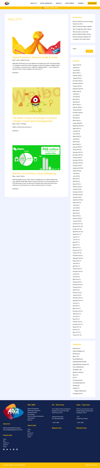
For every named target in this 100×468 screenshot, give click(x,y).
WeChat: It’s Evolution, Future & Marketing (34, 173)
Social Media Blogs (77, 383)
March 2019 (76, 184)
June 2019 (75, 176)
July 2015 (75, 274)
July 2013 (75, 303)
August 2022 (76, 136)
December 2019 (77, 160)
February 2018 (76, 218)
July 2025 (75, 94)
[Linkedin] (17, 449)
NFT (74, 377)
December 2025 (77, 81)
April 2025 (75, 102)
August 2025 (76, 91)
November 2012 (77, 311)
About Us (5, 444)
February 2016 (76, 268)
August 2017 (76, 234)
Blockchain (75, 354)
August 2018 (76, 202)
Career (5, 446)
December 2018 (77, 192)
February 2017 (76, 250)
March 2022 (76, 144)
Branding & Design (32, 412)
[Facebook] (4, 449)
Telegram (75, 388)
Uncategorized (76, 393)
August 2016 (76, 261)
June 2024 (75, 115)
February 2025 (76, 107)
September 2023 (77, 126)
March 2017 (76, 247)
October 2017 (76, 229)
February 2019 (76, 186)
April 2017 (75, 245)
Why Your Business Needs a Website (82, 26)
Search (74, 48)
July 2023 (75, 131)
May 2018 (75, 210)
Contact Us (6, 443)
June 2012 (75, 316)
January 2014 (76, 295)
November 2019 (77, 163)
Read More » (15, 72)
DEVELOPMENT (69, 3)
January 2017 (76, 253)
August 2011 (76, 327)
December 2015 (77, 271)
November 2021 (77, 155)
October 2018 (76, 197)
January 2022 (76, 149)
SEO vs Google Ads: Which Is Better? (82, 29)
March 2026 (76, 73)
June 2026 (75, 70)
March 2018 (76, 216)
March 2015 (76, 279)
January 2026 (76, 78)
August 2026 (76, 65)
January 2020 (76, 157)
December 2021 (77, 152)
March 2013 (76, 308)
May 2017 (75, 242)
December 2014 (77, 284)
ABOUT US (33, 3)
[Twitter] (7, 449)
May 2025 (75, 99)
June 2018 (75, 208)
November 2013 (77, 298)
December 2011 (77, 324)
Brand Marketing (77, 359)
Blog (4, 441)
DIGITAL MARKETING (46, 3)
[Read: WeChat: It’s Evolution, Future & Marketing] (36, 157)
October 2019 (76, 165)
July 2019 (75, 173)
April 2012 (75, 319)
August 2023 (76, 128)
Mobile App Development (34, 410)
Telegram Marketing (79, 391)
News (74, 375)
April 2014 (75, 290)
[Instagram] (13, 449)
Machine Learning (77, 372)
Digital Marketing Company (79, 364)
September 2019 (77, 168)
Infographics (76, 369)
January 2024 (76, 123)
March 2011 (76, 332)
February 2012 (76, 321)
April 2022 (75, 141)
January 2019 (76, 189)
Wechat (23, 176)
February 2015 (76, 282)
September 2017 (77, 231)
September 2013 (77, 300)
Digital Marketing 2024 (78, 361)
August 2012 (76, 314)
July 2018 (75, 205)
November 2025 (77, 83)
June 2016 (75, 263)
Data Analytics (31, 414)
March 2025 (76, 104)
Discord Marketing (77, 367)
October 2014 (76, 287)
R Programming (77, 380)
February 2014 (76, 292)
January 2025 (76, 110)
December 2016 (77, 255)
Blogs (13, 60)
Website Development (33, 408)
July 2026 (75, 67)
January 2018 (76, 221)
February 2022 (76, 147)
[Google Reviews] (10, 449)
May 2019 (75, 178)
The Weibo (23, 124)
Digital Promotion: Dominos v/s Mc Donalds (35, 57)
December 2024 (77, 112)
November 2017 (77, 226)
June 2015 (75, 276)
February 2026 (76, 75)
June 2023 (75, 134)
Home (4, 439)
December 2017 (77, 223)
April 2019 (75, 181)
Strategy (75, 385)
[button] (37, 3)
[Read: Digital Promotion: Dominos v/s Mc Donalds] (36, 42)
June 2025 (75, 96)
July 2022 (75, 139)
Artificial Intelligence (78, 351)
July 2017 (75, 237)
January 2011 (76, 335)
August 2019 (76, 171)
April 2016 (75, 266)
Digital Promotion (25, 60)
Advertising (76, 348)
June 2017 (75, 239)
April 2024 (75, 118)
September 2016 (77, 258)
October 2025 (76, 86)
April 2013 (75, 306)
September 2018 (77, 200)
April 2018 (75, 213)
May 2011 (75, 329)
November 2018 (77, 194)
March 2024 (76, 120)
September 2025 (77, 88)
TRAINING (80, 3)
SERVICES (58, 3)
